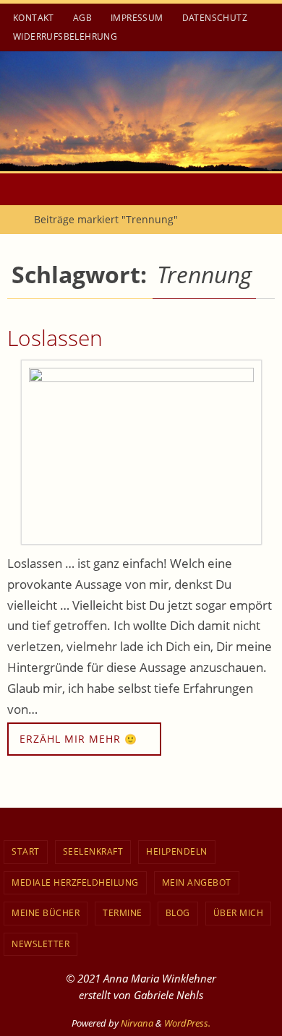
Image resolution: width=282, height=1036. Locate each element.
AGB (82, 18)
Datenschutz (214, 18)
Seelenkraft (93, 851)
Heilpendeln (177, 851)
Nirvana (137, 1022)
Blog (178, 913)
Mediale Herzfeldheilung (75, 882)
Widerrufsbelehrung (65, 36)
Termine (122, 913)
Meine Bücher (46, 913)
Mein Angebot (196, 882)
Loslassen (55, 338)
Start (26, 851)
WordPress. (187, 1022)
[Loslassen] (141, 452)
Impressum (137, 18)
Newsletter (40, 944)
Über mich (238, 913)
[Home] (10, 219)
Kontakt (33, 18)
